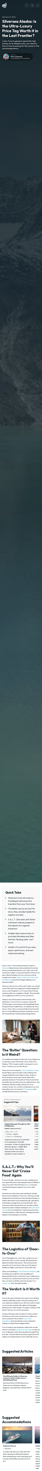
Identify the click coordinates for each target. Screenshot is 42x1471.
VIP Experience (28, 1089)
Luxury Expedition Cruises (30, 1070)
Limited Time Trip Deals (24, 1330)
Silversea (5, 968)
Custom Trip (6, 1283)
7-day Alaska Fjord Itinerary (27, 1271)
